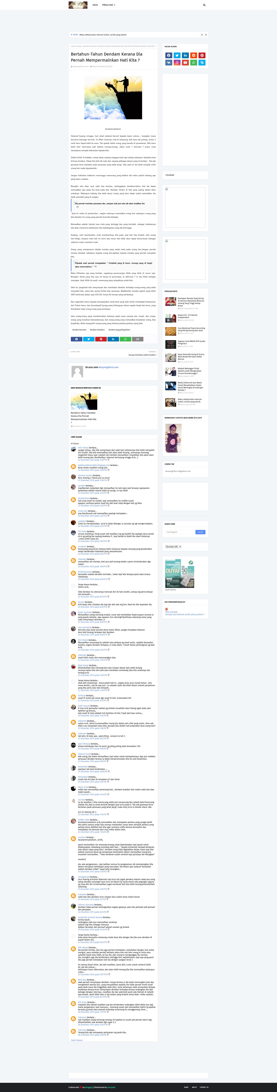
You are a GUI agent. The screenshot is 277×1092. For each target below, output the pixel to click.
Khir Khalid (83, 640)
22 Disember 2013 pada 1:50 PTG (93, 470)
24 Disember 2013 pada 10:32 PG (93, 929)
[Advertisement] (121, 21)
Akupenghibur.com (81, 66)
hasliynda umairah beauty (90, 917)
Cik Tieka (82, 531)
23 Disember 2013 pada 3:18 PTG (92, 889)
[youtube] (185, 62)
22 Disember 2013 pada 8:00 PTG (93, 579)
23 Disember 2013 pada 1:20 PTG (93, 871)
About (194, 1087)
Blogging (89, 1087)
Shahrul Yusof (84, 754)
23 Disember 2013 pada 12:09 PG (93, 675)
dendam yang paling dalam (119, 330)
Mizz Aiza (82, 980)
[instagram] (177, 62)
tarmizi (81, 602)
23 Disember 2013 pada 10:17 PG (92, 782)
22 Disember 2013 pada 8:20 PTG (93, 607)
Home (186, 1087)
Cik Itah (81, 800)
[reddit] (193, 55)
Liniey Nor (82, 511)
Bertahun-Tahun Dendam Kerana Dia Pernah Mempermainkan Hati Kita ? (83, 418)
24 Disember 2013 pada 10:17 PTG (93, 974)
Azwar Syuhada (85, 612)
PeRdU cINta (83, 820)
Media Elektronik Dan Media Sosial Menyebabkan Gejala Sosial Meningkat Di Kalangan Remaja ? (190, 386)
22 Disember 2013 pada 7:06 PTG (93, 566)
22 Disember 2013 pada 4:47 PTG (92, 526)
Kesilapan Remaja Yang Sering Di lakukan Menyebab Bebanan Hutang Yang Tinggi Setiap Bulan (191, 302)
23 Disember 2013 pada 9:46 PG (92, 749)
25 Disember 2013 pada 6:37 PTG (92, 997)
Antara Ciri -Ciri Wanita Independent (187, 316)
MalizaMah (83, 767)
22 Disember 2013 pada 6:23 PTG (93, 554)
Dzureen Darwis (85, 475)
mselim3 (82, 837)
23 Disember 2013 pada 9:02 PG (92, 738)
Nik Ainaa (82, 1002)
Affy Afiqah (83, 947)
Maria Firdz (83, 787)
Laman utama (76, 46)
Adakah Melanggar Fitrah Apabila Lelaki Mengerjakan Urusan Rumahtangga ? (189, 370)
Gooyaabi (111, 1087)
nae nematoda (84, 627)
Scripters (82, 546)
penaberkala (84, 498)
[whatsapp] (193, 62)
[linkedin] (185, 55)
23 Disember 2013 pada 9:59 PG (92, 761)
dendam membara (97, 330)
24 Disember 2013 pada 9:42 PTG (93, 942)
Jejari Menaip (84, 744)
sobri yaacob (84, 706)
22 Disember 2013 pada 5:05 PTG (93, 541)
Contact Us (204, 1087)
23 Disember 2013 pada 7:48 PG (92, 728)
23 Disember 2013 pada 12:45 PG (92, 690)
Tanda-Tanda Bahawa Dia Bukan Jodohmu (97, 35)
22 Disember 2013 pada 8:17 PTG (92, 597)
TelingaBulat (83, 877)
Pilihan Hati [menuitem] (107, 5)
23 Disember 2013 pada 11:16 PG (92, 832)
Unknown (82, 559)
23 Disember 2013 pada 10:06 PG (93, 771)
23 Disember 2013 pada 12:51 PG (92, 700)
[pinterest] (202, 55)
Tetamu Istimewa (86, 905)
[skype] (202, 62)
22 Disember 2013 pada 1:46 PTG (92, 460)
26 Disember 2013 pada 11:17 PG (92, 1012)
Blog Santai (83, 665)
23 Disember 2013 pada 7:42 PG (92, 715)
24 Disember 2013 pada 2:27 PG (92, 899)
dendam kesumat (90, 46)
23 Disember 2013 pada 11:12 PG (92, 814)
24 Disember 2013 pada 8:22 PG (92, 912)
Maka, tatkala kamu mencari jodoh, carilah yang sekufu (190, 400)
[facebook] (168, 55)
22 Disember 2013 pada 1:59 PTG (92, 480)
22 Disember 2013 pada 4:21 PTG (92, 516)
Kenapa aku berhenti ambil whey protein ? (184, 614)
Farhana (81, 695)
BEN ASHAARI (171, 612)
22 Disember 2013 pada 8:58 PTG (93, 635)
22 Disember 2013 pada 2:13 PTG (92, 493)
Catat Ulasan (77, 1040)
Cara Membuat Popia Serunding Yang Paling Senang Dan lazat (191, 329)
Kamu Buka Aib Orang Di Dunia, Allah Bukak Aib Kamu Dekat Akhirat (191, 356)
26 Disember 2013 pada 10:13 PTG (93, 1025)
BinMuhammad (85, 572)
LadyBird (82, 521)
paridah (81, 485)
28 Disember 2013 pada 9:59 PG (92, 1035)
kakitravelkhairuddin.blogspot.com (94, 465)
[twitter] (177, 55)
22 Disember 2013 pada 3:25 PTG (93, 505)
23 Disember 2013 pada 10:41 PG (92, 794)
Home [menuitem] (95, 5)
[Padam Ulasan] (108, 460)
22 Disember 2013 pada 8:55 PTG (93, 622)
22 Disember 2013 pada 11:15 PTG (93, 660)
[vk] (168, 62)
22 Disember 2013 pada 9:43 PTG (93, 650)
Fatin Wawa (83, 447)
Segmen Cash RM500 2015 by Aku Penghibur (191, 342)
